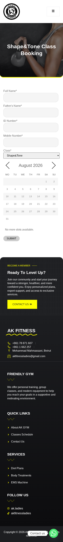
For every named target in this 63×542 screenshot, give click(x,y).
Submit (11, 238)
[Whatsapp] (53, 533)
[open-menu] (53, 11)
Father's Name (12, 105)
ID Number (10, 120)
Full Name (10, 90)
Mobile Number (13, 135)
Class (7, 150)
